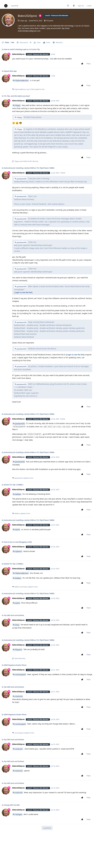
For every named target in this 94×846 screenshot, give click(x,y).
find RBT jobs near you (8, 1)
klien (17, 625)
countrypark (20, 674)
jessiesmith (22, 179)
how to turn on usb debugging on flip (18, 542)
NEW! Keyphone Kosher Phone (15, 665)
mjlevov (18, 551)
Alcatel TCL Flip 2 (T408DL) (13, 485)
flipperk (18, 649)
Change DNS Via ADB (11, 805)
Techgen (18, 814)
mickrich (19, 696)
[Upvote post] (82, 63)
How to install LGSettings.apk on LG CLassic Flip (22, 49)
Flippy (17, 105)
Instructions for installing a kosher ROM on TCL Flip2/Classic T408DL (29, 168)
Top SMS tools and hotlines (14, 615)
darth (17, 529)
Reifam (18, 494)
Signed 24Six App (10, 71)
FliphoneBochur (22, 80)
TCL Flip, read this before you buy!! (17, 96)
